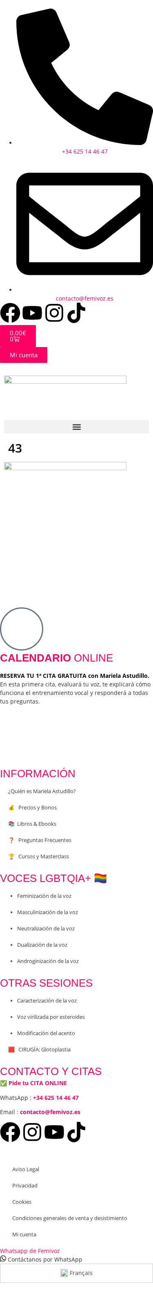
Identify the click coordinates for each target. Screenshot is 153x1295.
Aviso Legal (25, 1169)
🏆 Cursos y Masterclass (38, 856)
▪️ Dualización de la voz (37, 944)
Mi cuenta (24, 1234)
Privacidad (25, 1185)
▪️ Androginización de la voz (43, 961)
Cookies (21, 1201)
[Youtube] (32, 313)
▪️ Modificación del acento (41, 1033)
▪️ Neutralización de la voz (41, 928)
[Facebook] (10, 313)
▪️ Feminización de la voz (39, 895)
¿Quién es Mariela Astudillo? (42, 791)
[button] (76, 426)
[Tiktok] (76, 313)
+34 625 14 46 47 (56, 1098)
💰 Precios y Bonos (32, 807)
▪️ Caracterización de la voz (42, 1000)
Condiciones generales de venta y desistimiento (69, 1218)
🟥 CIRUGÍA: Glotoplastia (39, 1049)
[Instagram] (54, 313)
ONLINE (56, 658)
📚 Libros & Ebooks (32, 823)
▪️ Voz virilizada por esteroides (46, 1016)
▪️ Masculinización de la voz (43, 912)
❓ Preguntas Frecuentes (39, 840)
